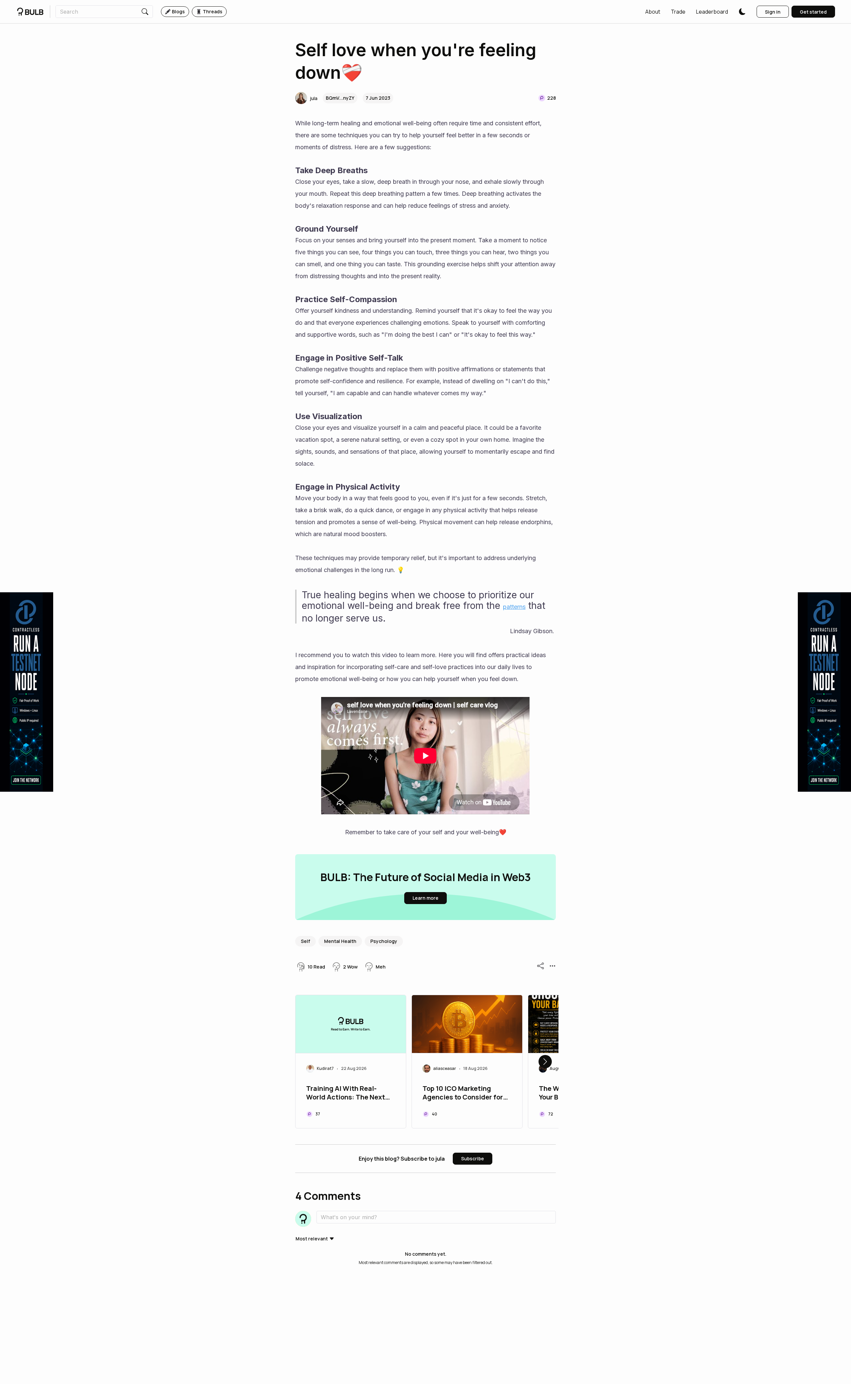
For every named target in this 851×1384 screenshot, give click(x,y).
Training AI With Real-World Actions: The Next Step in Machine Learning (347, 1093)
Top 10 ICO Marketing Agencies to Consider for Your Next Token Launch (463, 1093)
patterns (514, 606)
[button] (652, 12)
